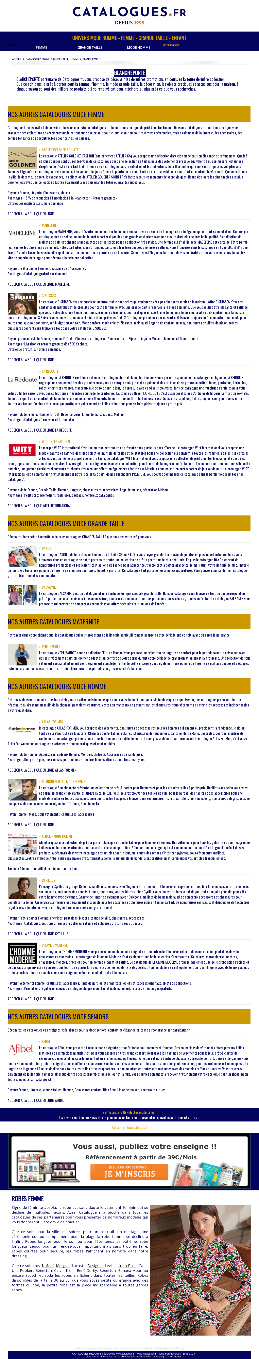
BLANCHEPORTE (92, 59)
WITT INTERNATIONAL (56, 441)
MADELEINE (49, 225)
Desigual (95, 1265)
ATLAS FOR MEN (52, 721)
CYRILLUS (48, 880)
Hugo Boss (127, 1265)
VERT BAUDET (51, 646)
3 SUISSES (49, 295)
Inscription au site (110, 1356)
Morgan (63, 1265)
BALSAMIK (49, 587)
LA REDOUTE (50, 371)
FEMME (41, 47)
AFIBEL (46, 1041)
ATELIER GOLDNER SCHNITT (60, 149)
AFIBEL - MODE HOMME (57, 836)
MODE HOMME (138, 47)
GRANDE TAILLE (90, 47)
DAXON (46, 548)
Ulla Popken (22, 1270)
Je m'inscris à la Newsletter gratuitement (129, 1112)
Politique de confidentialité (136, 1356)
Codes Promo (173, 1356)
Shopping (158, 1356)
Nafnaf (48, 1265)
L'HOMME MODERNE (55, 945)
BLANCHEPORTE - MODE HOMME (63, 781)
